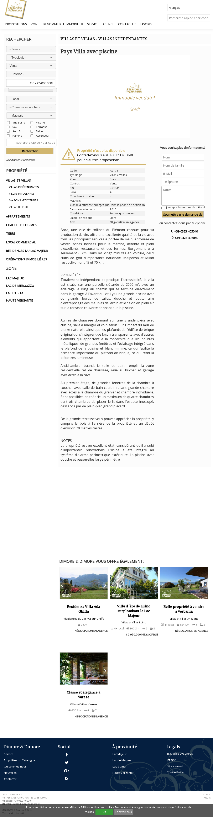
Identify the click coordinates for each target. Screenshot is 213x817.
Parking (17, 135)
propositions (16, 24)
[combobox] (31, 49)
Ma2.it (207, 797)
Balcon (40, 131)
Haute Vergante (123, 773)
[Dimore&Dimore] (15, 9)
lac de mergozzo (20, 285)
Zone (35, 24)
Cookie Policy (175, 772)
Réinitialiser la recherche (20, 160)
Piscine (40, 122)
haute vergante (19, 300)
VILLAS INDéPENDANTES (122, 39)
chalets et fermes (21, 225)
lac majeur (15, 278)
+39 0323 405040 (185, 231)
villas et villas (18, 180)
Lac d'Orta (119, 766)
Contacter (127, 24)
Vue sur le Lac (18, 122)
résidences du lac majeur (27, 250)
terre (11, 233)
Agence (108, 24)
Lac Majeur (119, 754)
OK (104, 812)
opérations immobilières (26, 259)
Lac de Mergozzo (123, 760)
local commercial (21, 242)
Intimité (171, 760)
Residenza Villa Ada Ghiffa (83, 608)
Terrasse (41, 127)
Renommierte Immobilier (63, 24)
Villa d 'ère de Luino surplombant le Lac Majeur (133, 611)
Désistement (175, 766)
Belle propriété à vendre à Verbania (183, 608)
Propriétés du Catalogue (19, 760)
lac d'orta (14, 293)
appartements (18, 216)
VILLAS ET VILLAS (78, 39)
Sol (14, 127)
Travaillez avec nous (180, 753)
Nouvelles (10, 773)
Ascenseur (43, 135)
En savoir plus (123, 812)
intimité (200, 207)
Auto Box (18, 131)
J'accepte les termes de (185, 207)
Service (92, 24)
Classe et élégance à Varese (83, 694)
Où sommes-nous (15, 766)
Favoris (146, 24)
